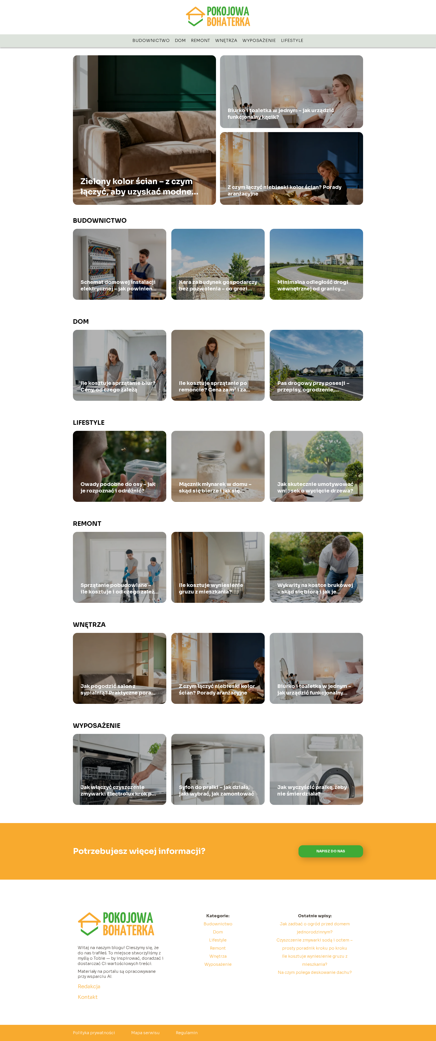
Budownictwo (151, 40)
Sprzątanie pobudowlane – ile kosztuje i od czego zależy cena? (118, 588)
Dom (180, 40)
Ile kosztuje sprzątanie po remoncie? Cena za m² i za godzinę (213, 386)
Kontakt (88, 997)
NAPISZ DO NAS (330, 851)
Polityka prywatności (94, 1032)
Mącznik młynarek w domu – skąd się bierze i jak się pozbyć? (215, 487)
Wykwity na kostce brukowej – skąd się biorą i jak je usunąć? (315, 588)
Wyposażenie (259, 40)
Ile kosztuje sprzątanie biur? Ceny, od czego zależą (118, 386)
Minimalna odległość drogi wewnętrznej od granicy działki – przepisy (312, 285)
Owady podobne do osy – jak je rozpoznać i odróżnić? (117, 487)
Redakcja (89, 986)
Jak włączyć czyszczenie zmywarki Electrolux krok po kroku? (117, 790)
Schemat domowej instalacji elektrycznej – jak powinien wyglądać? (118, 285)
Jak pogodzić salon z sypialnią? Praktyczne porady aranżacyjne (118, 689)
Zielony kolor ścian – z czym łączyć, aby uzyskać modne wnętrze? (136, 186)
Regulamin (187, 1032)
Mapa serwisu (145, 1032)
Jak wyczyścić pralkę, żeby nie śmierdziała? (312, 790)
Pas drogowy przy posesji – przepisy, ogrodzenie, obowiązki (313, 386)
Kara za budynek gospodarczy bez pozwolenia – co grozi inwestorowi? (218, 285)
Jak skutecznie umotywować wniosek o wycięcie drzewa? (315, 487)
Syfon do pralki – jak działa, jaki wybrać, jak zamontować (216, 790)
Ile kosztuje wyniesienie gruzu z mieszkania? (211, 588)
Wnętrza (226, 40)
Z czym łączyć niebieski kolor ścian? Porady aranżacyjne (284, 190)
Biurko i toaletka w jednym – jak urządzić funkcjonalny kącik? (281, 113)
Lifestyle (292, 40)
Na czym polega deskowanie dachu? (315, 972)
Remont (200, 40)
